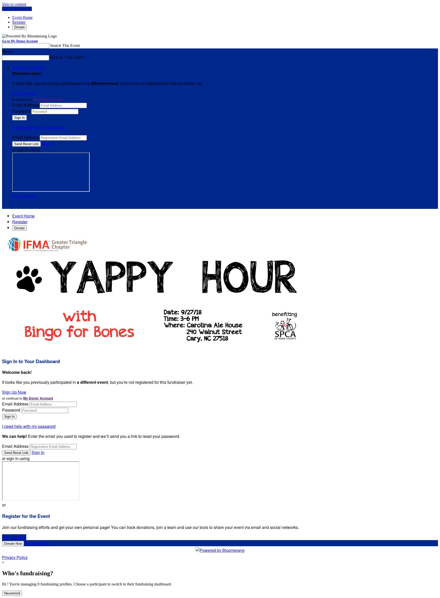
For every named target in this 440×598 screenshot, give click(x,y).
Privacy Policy (15, 557)
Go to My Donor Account (20, 41)
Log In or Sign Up (17, 9)
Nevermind (12, 593)
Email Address (25, 105)
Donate (19, 27)
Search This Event (65, 45)
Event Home (22, 17)
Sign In (48, 143)
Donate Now (13, 543)
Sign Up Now (24, 93)
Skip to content (14, 4)
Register (18, 22)
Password (21, 111)
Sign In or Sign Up (28, 67)
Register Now (37, 543)
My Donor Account (48, 99)
